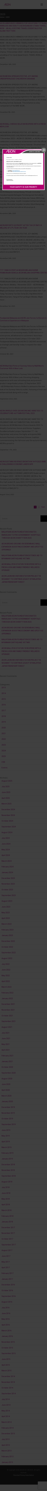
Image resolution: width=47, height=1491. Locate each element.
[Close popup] (44, 150)
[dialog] (23, 169)
